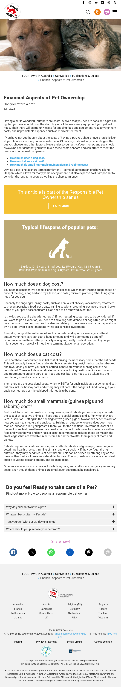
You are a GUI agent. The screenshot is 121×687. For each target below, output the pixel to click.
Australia (18, 604)
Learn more (61, 206)
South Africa (46, 613)
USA (74, 617)
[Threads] (109, 2)
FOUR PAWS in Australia (37, 75)
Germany (75, 609)
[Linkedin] (102, 2)
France (18, 609)
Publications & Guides (85, 75)
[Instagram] (90, 2)
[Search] (88, 13)
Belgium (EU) (74, 604)
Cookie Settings (103, 641)
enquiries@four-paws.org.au (70, 633)
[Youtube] (96, 2)
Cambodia (46, 609)
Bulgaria (103, 604)
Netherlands (18, 613)
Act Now (107, 12)
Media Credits (74, 641)
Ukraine (18, 617)
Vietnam (103, 617)
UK (46, 617)
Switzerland (74, 613)
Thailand (103, 613)
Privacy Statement (46, 641)
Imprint (18, 641)
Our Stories (62, 75)
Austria (46, 604)
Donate (97, 12)
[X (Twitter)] (115, 2)
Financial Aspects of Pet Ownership (62, 80)
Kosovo (103, 609)
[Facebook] (83, 2)
